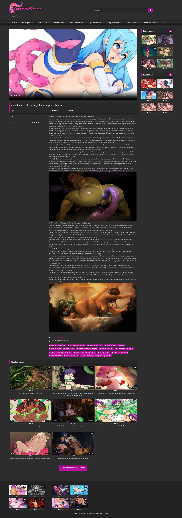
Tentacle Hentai (58, 23)
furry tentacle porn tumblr (77, 345)
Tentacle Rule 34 (132, 23)
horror (71, 156)
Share (70, 110)
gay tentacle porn (96, 23)
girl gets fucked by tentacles (115, 345)
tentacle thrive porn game (125, 348)
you (52, 119)
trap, (134, 251)
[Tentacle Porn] (25, 8)
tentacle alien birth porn (120, 352)
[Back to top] (175, 512)
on (65, 116)
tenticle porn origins (72, 356)
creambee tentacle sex (58, 345)
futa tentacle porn (150, 23)
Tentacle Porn (42, 23)
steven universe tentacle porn (88, 348)
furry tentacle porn (114, 23)
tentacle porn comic (108, 348)
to (59, 119)
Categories (27, 23)
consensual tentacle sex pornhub (61, 352)
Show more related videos (73, 468)
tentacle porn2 (60, 337)
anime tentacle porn (77, 23)
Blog (164, 23)
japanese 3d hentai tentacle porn (85, 352)
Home (16, 23)
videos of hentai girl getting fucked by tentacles (96, 356)
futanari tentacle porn (95, 345)
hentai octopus (70, 348)
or (55, 116)
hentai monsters (56, 348)
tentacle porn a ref (56, 356)
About (56, 110)
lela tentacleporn (104, 352)
